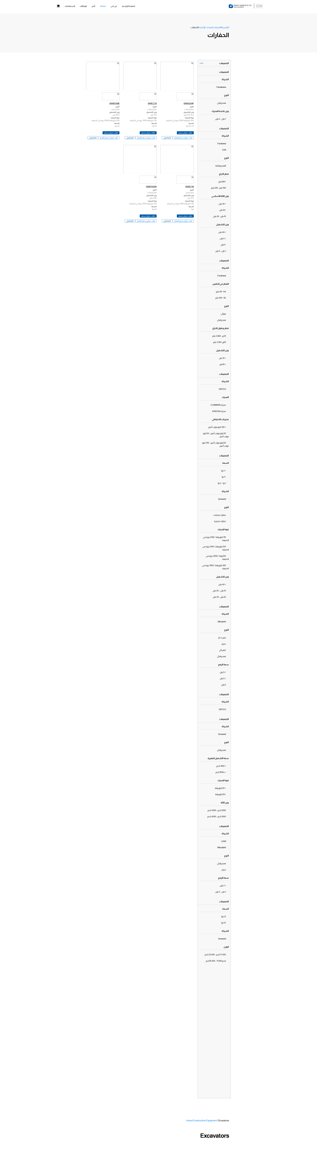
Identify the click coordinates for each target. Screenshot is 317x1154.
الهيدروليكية (220, 166)
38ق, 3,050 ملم (219, 342)
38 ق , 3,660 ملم (219, 336)
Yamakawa (221, 87)
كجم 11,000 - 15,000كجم (216, 961)
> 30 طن (222, 204)
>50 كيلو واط (220, 794)
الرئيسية (225, 27)
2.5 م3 (223, 916)
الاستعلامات (70, 6)
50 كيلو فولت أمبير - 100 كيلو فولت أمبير (215, 444)
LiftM (223, 841)
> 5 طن (223, 238)
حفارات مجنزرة (220, 521)
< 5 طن (223, 678)
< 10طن (222, 364)
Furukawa (221, 143)
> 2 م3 (223, 471)
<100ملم (222, 182)
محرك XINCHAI (219, 411)
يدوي (224, 869)
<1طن (223, 245)
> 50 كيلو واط (220, 788)
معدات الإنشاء (205, 27)
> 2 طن (223, 885)
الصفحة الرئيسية (128, 6)
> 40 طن (222, 232)
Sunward (222, 499)
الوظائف (83, 6)
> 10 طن (222, 358)
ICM (224, 150)
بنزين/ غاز (222, 637)
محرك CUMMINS (218, 405)
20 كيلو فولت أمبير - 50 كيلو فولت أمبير (216, 435)
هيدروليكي (221, 103)
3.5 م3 (223, 923)
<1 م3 (224, 477)
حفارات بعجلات (219, 515)
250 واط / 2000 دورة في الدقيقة (217, 557)
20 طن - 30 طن (219, 597)
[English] (58, 6)
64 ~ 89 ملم (221, 291)
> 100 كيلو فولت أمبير (217, 427)
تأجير (93, 6)
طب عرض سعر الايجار (183, 138)
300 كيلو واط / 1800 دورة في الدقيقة (215, 567)
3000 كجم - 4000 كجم (216, 816)
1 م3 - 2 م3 (222, 483)
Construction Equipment (205, 1120)
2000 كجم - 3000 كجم (217, 810)
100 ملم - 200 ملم (218, 188)
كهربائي (222, 650)
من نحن (114, 6)
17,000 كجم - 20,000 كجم (215, 954)
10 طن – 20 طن (219, 591)
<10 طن (222, 210)
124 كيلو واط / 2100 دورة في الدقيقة (215, 548)
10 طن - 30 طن (219, 216)
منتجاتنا (103, 6)
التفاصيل (167, 138)
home (189, 1120)
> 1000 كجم (221, 766)
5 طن (223, 685)
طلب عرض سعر (185, 133)
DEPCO (222, 389)
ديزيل (223, 644)
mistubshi (222, 621)
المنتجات (217, 27)
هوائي (223, 314)
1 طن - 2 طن (220, 119)
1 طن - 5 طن (220, 251)
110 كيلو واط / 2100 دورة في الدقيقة (216, 539)
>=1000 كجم (221, 772)
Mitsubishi (221, 847)
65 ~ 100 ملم (220, 298)
